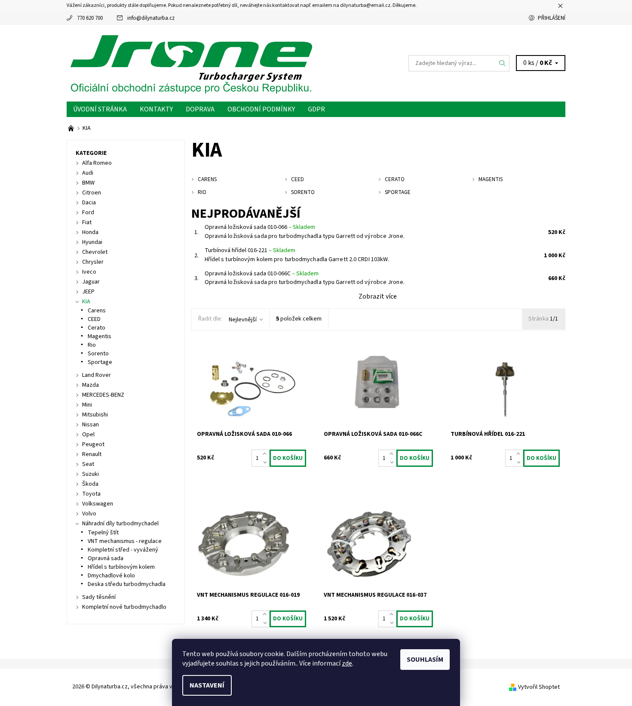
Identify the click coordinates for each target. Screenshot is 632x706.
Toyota (91, 494)
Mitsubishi (95, 414)
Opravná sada (105, 558)
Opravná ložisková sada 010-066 (260, 227)
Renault (91, 454)
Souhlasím (425, 659)
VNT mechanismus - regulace (125, 541)
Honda (90, 232)
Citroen (91, 192)
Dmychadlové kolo (111, 575)
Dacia (89, 202)
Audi (87, 173)
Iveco (89, 272)
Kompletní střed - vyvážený (123, 550)
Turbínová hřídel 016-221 (250, 250)
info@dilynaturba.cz (151, 18)
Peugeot (93, 444)
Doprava (200, 109)
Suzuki (90, 474)
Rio (92, 345)
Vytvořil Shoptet (539, 687)
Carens (97, 310)
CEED (94, 319)
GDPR (316, 109)
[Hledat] (502, 63)
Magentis (99, 336)
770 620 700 (90, 18)
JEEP (88, 291)
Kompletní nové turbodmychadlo (124, 607)
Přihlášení (551, 18)
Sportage (100, 362)
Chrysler (93, 262)
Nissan (90, 424)
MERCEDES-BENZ (103, 395)
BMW (88, 183)
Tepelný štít (103, 532)
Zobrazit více (378, 296)
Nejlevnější (243, 319)
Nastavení (207, 685)
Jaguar (91, 281)
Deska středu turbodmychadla (127, 584)
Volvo (89, 513)
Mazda (90, 385)
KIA (86, 301)
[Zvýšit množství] (266, 454)
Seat (88, 464)
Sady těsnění (99, 597)
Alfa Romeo (97, 163)
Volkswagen (97, 503)
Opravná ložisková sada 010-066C (262, 273)
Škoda (90, 484)
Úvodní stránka (100, 109)
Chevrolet (94, 252)
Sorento (98, 353)
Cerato (96, 328)
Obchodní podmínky (261, 109)
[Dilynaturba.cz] (191, 63)
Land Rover (96, 375)
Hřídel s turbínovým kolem (121, 567)
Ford (88, 212)
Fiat (87, 222)
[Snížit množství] (266, 462)
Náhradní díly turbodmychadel (120, 523)
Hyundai (92, 242)
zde (347, 663)
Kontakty (156, 109)
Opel (88, 434)
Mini (87, 405)
